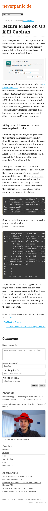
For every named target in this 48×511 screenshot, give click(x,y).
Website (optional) (11, 377)
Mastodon (5, 449)
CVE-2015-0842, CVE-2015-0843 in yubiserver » (25, 327)
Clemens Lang (22, 499)
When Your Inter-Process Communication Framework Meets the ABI (21, 484)
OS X (7, 317)
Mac (11, 317)
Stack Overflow (7, 459)
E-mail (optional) (10, 370)
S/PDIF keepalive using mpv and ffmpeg (17, 476)
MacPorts (24, 404)
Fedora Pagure (7, 465)
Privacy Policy (41, 502)
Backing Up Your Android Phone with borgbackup (20, 491)
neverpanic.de (17, 6)
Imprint (31, 502)
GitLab (4, 462)
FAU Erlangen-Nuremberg (15, 399)
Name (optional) (10, 362)
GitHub (4, 456)
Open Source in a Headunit (12, 479)
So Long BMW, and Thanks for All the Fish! (17, 488)
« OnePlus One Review (11, 322)
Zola (39, 499)
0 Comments (28, 20)
